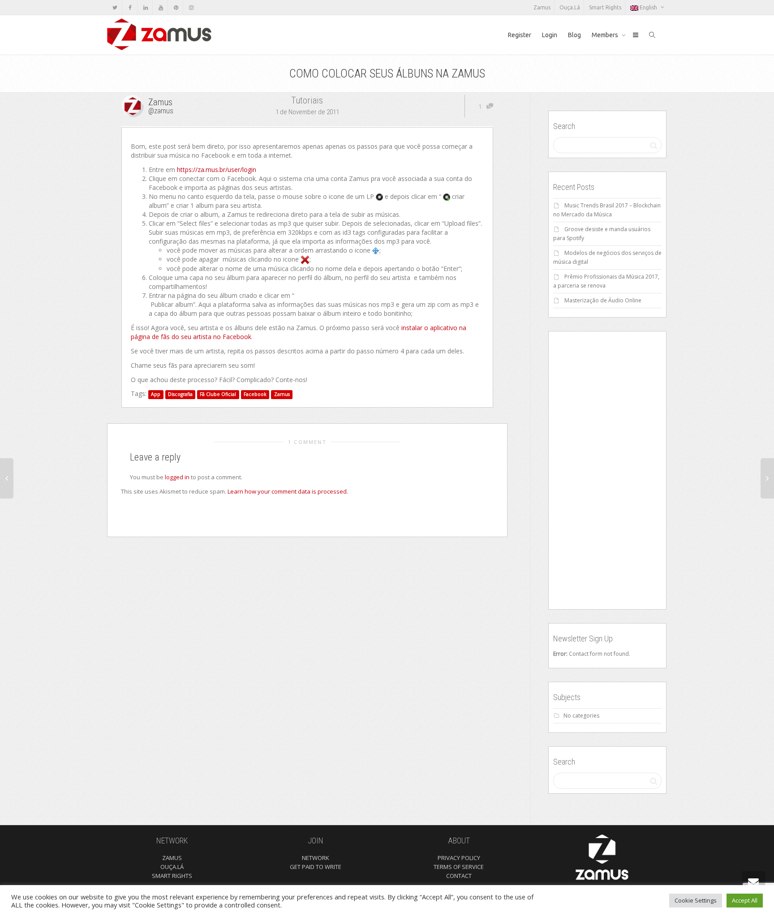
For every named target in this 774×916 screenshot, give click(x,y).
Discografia (180, 394)
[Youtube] (160, 7)
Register (519, 35)
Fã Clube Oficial (218, 394)
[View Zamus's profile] (133, 105)
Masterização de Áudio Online (602, 300)
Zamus (541, 7)
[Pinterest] (175, 7)
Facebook (255, 394)
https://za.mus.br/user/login (216, 169)
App (155, 394)
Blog (574, 35)
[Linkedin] (145, 7)
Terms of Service (459, 867)
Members (605, 35)
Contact (459, 876)
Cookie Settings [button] (696, 900)
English (648, 7)
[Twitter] (115, 7)
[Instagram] (191, 7)
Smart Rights (605, 7)
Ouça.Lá (569, 7)
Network (315, 858)
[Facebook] (130, 7)
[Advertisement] (607, 470)
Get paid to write (315, 867)
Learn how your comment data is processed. (288, 491)
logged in (177, 477)
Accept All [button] (744, 900)
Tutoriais (307, 100)
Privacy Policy (459, 858)
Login (549, 35)
